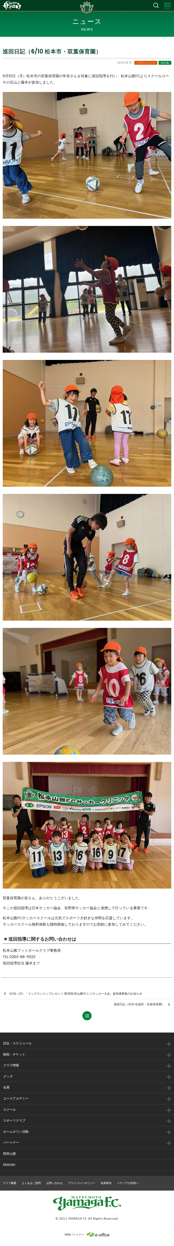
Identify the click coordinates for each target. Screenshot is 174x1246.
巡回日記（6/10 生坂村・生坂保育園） (139, 1004)
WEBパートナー (74, 1234)
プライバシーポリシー (81, 1183)
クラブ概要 (9, 1183)
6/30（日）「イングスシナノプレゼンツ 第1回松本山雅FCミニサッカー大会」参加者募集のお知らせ (76, 993)
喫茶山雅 (9, 1153)
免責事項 (106, 1183)
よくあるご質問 (31, 1183)
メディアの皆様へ (128, 1183)
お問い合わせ (54, 1183)
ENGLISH (9, 1164)
